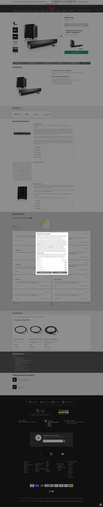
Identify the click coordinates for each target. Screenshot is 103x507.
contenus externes (40, 269)
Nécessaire (39, 260)
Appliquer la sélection (44, 272)
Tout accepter (60, 272)
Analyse (38, 262)
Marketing (39, 265)
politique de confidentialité (50, 256)
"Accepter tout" (50, 246)
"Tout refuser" (39, 243)
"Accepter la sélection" (40, 252)
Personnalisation (40, 267)
